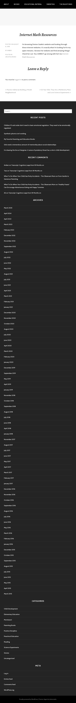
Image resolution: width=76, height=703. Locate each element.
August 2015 (8, 566)
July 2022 (7, 257)
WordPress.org (9, 690)
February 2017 (9, 478)
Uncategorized (10, 57)
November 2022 (9, 241)
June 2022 (7, 263)
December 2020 (10, 313)
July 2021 (7, 279)
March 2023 (8, 224)
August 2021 (8, 274)
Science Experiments (11, 647)
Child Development (11, 609)
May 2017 (7, 461)
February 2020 (9, 357)
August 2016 (8, 511)
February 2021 (9, 302)
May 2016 (7, 528)
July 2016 (7, 517)
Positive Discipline (10, 631)
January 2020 (8, 362)
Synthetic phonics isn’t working (15, 134)
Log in (6, 673)
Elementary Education (12, 614)
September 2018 (10, 406)
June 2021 (7, 285)
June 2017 (7, 456)
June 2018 (7, 423)
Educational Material (33, 4)
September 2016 (10, 505)
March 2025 (8, 208)
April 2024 (7, 213)
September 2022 (10, 246)
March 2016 (8, 533)
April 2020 (8, 346)
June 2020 (7, 340)
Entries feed (8, 679)
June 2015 (7, 577)
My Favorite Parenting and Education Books (19, 139)
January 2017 (8, 484)
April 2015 (7, 588)
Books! (17, 4)
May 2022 (7, 268)
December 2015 (9, 550)
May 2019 (7, 379)
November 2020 (10, 318)
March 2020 (8, 351)
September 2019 (10, 373)
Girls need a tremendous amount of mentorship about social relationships (30, 145)
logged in (18, 80)
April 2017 (7, 467)
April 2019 (7, 384)
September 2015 (10, 561)
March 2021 (8, 296)
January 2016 (8, 544)
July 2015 (7, 572)
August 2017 (8, 445)
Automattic (53, 699)
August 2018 (8, 412)
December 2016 (9, 489)
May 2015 (7, 583)
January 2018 (8, 434)
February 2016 (9, 539)
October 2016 (9, 500)
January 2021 (8, 307)
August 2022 (8, 252)
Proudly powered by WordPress (28, 699)
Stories (6, 653)
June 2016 (7, 522)
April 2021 (7, 291)
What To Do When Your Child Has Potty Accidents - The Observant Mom (29, 176)
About (6, 4)
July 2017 (7, 450)
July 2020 (7, 335)
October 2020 (9, 324)
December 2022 (9, 235)
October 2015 (9, 555)
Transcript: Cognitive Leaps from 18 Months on (27, 165)
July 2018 (7, 417)
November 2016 (9, 494)
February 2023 (9, 230)
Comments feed (9, 684)
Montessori (8, 620)
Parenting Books (10, 625)
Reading (7, 642)
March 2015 (8, 594)
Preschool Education (11, 636)
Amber (9, 50)
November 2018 (9, 395)
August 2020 (8, 329)
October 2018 (9, 401)
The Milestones (65, 4)
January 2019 (8, 390)
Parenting (51, 4)
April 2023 (7, 219)
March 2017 (8, 472)
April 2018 (7, 428)
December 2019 (9, 368)
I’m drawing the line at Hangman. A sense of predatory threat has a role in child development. (37, 150)
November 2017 (9, 439)
